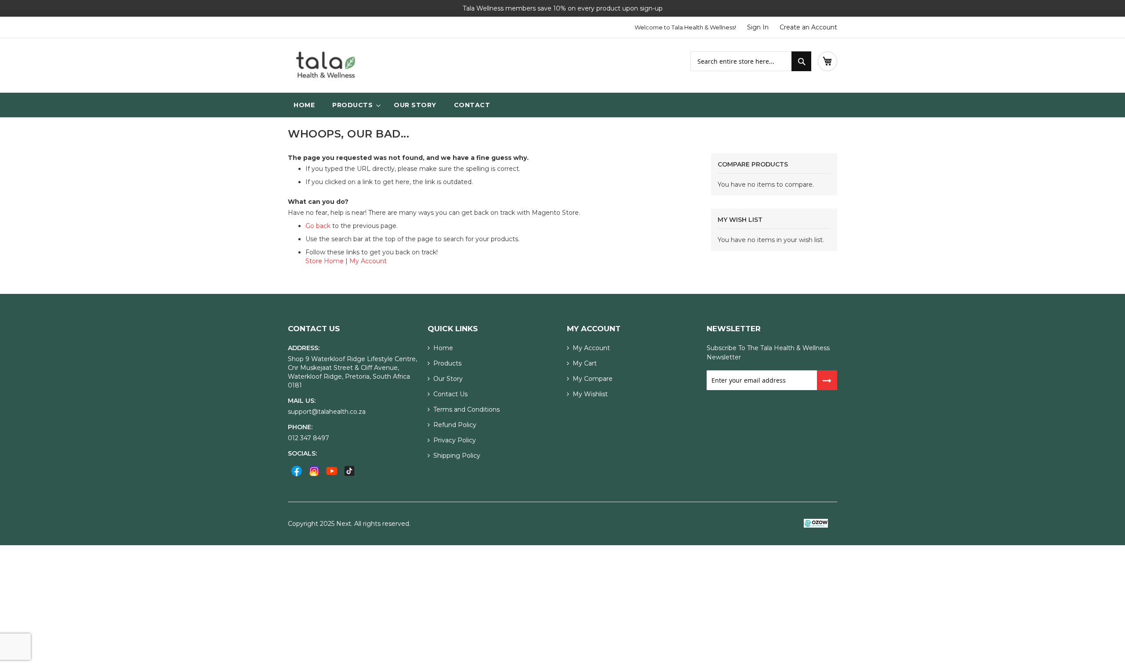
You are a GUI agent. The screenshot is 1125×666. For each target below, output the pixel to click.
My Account (368, 261)
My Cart (585, 363)
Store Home (324, 261)
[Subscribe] (827, 380)
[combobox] (750, 61)
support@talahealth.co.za (327, 412)
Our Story (448, 379)
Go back (317, 226)
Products (447, 363)
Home (443, 348)
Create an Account (808, 27)
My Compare (593, 379)
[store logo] (325, 65)
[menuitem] (354, 105)
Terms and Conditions (466, 409)
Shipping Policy (456, 456)
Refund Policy (454, 425)
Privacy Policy (454, 440)
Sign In (758, 27)
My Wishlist (590, 394)
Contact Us (450, 394)
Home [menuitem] (304, 105)
